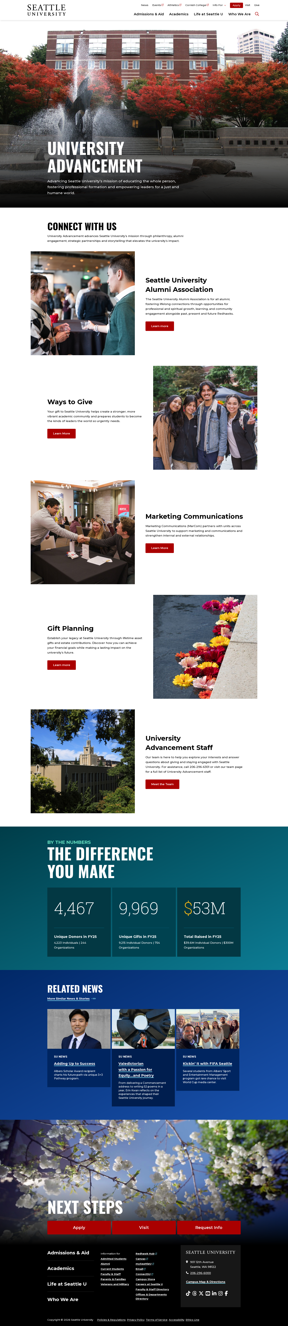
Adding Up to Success (74, 1064)
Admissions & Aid (149, 14)
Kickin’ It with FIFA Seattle (207, 1064)
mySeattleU (144, 1263)
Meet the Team (162, 784)
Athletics (173, 5)
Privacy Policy (135, 1319)
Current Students (112, 1268)
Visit (247, 5)
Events (156, 5)
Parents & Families (113, 1279)
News (144, 5)
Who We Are (239, 14)
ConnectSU (143, 1274)
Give (257, 5)
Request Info (208, 1227)
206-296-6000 (200, 1273)
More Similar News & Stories (68, 998)
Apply (236, 5)
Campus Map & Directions (205, 1281)
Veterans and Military (115, 1284)
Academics (178, 14)
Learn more (159, 326)
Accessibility (176, 1319)
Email (139, 1268)
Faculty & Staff (111, 1274)
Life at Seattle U (208, 14)
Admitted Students (113, 1258)
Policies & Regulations (111, 1319)
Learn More (61, 433)
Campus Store (145, 1279)
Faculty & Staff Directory (152, 1289)
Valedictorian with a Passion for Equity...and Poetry (136, 1070)
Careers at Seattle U (149, 1284)
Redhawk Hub (145, 1253)
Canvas (141, 1258)
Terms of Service (157, 1319)
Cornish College (195, 5)
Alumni (105, 1263)
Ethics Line (192, 1319)
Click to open (219, 5)
